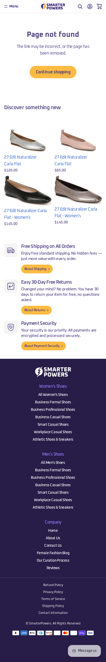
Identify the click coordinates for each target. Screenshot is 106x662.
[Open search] (80, 6)
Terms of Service (53, 599)
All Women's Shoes (53, 395)
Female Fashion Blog (53, 553)
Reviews (53, 568)
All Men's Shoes (53, 463)
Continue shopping (53, 72)
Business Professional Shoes (53, 410)
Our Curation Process (53, 560)
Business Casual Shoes (52, 417)
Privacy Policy (53, 592)
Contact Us (52, 545)
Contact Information (53, 613)
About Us (53, 538)
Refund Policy (53, 585)
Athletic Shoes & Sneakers (53, 439)
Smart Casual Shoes (53, 424)
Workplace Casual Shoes (53, 432)
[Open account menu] (89, 6)
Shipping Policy (53, 606)
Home (53, 531)
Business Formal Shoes (53, 402)
